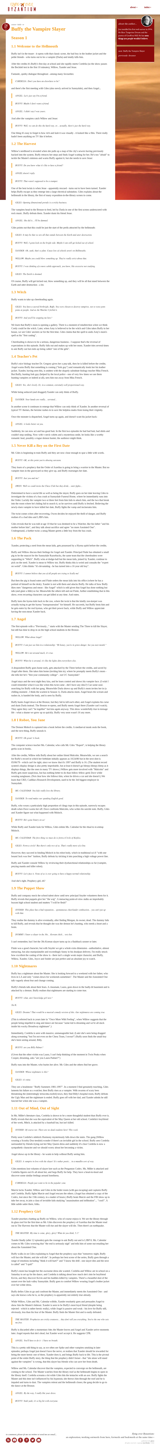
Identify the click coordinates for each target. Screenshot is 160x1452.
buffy (19, 24)
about (133, 7)
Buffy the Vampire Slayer (134, 51)
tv (23, 24)
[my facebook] (20, 1440)
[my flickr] (14, 1440)
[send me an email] (38, 1440)
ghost (152, 1441)
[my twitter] (32, 1440)
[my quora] (26, 1440)
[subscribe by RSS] (8, 1440)
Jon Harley (146, 1443)
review (13, 24)
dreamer (132, 55)
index (147, 7)
